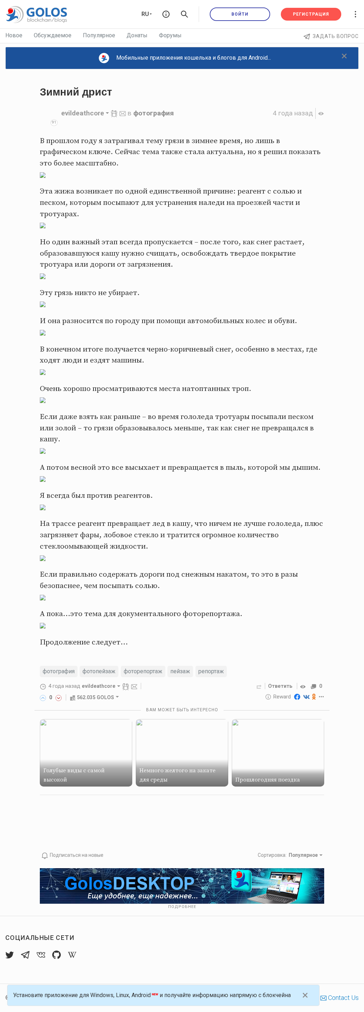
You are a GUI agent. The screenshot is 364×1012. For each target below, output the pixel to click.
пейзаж (180, 671)
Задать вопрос (336, 36)
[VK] (306, 696)
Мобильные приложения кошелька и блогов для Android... (193, 57)
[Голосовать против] (58, 697)
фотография (153, 113)
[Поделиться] (259, 686)
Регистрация (311, 14)
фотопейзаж (99, 671)
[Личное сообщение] (122, 113)
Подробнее (182, 906)
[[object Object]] (304, 686)
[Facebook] (297, 696)
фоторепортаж (143, 671)
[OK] (314, 696)
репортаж (211, 671)
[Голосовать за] (43, 697)
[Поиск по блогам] (184, 14)
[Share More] (321, 696)
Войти (239, 14)
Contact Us (343, 997)
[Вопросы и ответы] (166, 14)
